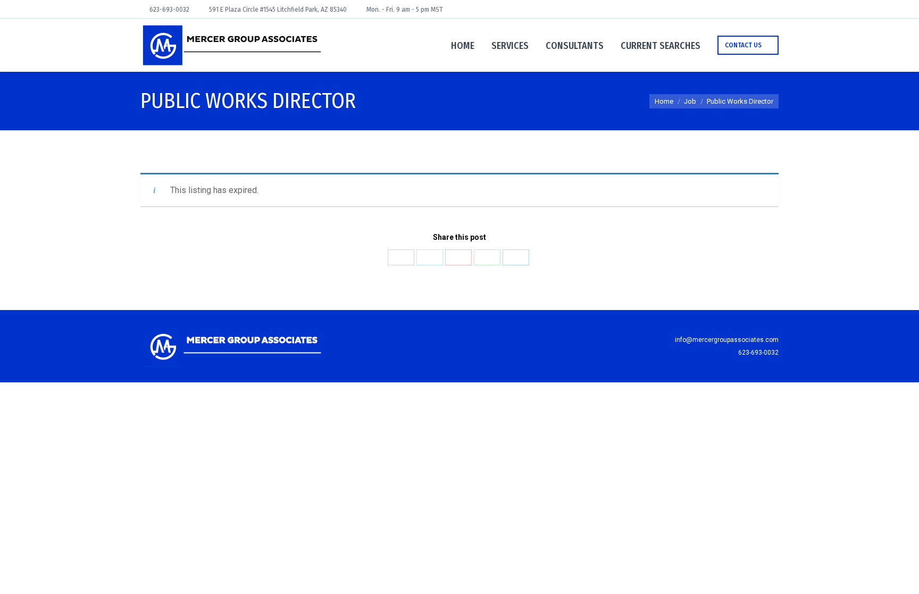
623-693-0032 (169, 9)
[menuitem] (463, 45)
